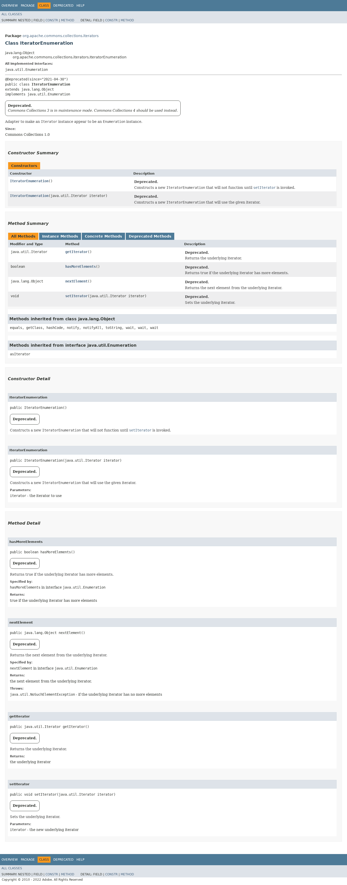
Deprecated (63, 5)
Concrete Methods (103, 236)
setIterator (76, 296)
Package (28, 5)
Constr (51, 20)
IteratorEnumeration (29, 181)
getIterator (76, 252)
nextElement (76, 281)
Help (80, 5)
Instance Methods (60, 236)
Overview (10, 5)
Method (67, 20)
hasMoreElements (80, 266)
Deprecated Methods (150, 236)
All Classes (12, 14)
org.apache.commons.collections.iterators (61, 36)
